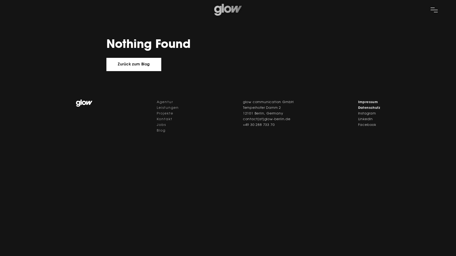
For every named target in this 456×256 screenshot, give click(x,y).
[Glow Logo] (228, 15)
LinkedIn (365, 119)
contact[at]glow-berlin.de (266, 119)
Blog (161, 131)
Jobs (161, 125)
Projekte (165, 113)
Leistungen (168, 108)
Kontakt (164, 119)
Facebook (367, 125)
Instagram (367, 113)
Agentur (165, 102)
